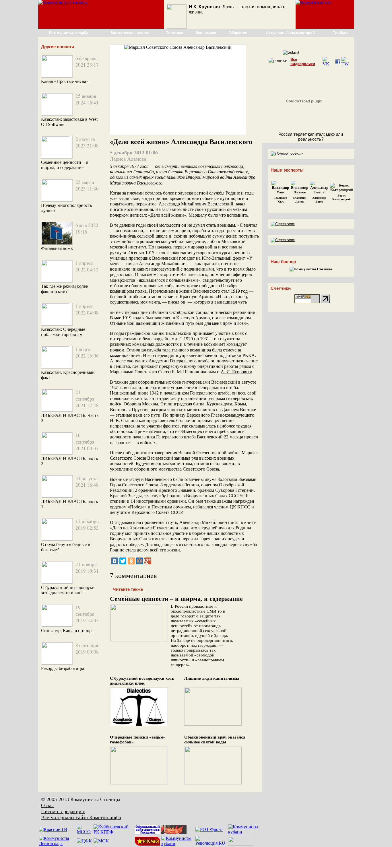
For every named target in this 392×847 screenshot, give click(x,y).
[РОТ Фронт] (209, 829)
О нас (47, 805)
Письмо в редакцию (63, 811)
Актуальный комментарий (290, 33)
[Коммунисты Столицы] (63, 2)
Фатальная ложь (57, 248)
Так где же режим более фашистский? (64, 289)
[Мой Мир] (139, 560)
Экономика (205, 33)
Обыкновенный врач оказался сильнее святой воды (214, 739)
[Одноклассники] (131, 560)
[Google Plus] (147, 560)
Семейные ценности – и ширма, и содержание (64, 165)
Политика (174, 33)
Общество (238, 33)
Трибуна (340, 33)
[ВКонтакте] (114, 560)
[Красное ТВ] (53, 829)
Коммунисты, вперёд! (69, 33)
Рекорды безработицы (62, 668)
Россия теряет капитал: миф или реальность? (310, 136)
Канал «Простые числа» (64, 81)
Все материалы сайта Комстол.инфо (81, 817)
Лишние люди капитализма (211, 678)
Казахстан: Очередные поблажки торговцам (63, 332)
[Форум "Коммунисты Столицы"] (313, 2)
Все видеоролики (302, 61)
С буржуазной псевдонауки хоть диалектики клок (68, 590)
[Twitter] (122, 560)
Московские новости (130, 33)
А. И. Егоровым (236, 371)
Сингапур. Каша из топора (67, 630)
